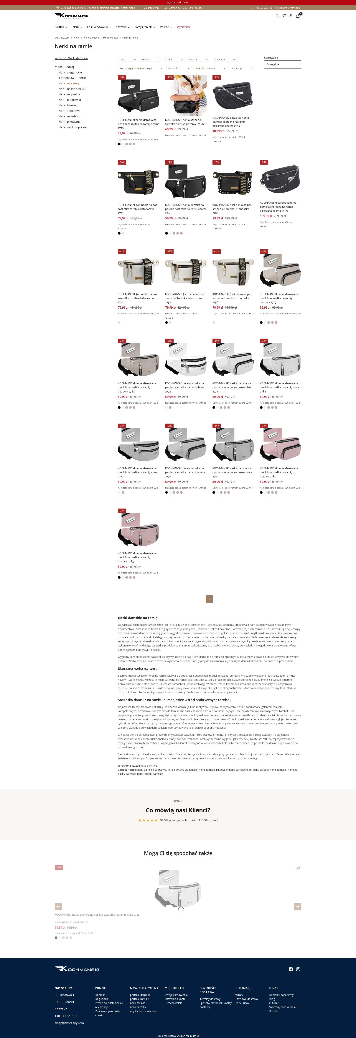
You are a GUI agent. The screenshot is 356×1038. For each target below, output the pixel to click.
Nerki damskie (91, 37)
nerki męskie (137, 1003)
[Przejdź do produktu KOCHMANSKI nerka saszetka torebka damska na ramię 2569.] (186, 95)
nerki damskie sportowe (151, 769)
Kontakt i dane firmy (281, 995)
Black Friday (242, 1003)
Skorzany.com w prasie (283, 1007)
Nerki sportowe (69, 111)
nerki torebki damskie (150, 773)
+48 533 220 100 (263, 7)
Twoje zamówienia (176, 995)
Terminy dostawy (210, 999)
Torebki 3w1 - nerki (72, 78)
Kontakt (100, 995)
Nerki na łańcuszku (71, 89)
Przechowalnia (173, 1003)
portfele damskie (140, 995)
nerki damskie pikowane (213, 769)
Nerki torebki (67, 105)
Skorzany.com (62, 37)
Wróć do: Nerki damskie (71, 58)
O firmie (274, 1003)
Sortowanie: (271, 57)
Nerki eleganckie (70, 72)
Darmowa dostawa (246, 999)
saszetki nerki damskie (143, 765)
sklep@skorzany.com (289, 7)
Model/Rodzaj (110, 37)
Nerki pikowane (69, 122)
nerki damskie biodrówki (243, 769)
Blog (272, 999)
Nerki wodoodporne (72, 127)
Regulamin (101, 999)
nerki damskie (138, 1007)
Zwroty (239, 995)
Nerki (76, 37)
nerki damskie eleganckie (182, 769)
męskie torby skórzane (143, 1011)
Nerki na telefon (69, 116)
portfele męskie (139, 999)
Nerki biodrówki (69, 100)
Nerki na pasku (69, 94)
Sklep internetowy (176, 1035)
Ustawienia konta (175, 999)
